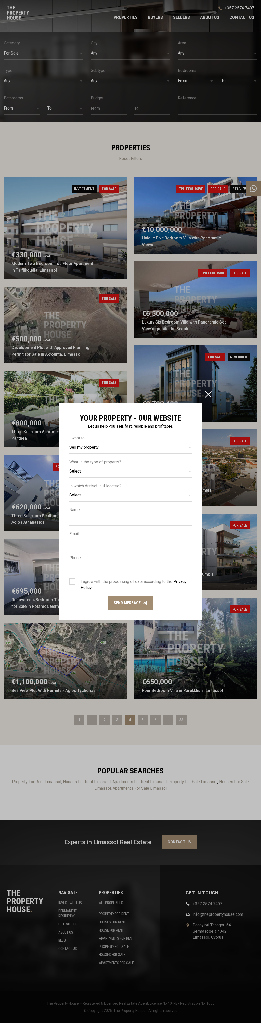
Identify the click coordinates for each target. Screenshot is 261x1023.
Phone (75, 557)
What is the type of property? (95, 462)
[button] (130, 447)
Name (74, 509)
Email (74, 533)
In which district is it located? (95, 485)
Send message (127, 602)
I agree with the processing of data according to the (134, 584)
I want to (77, 438)
